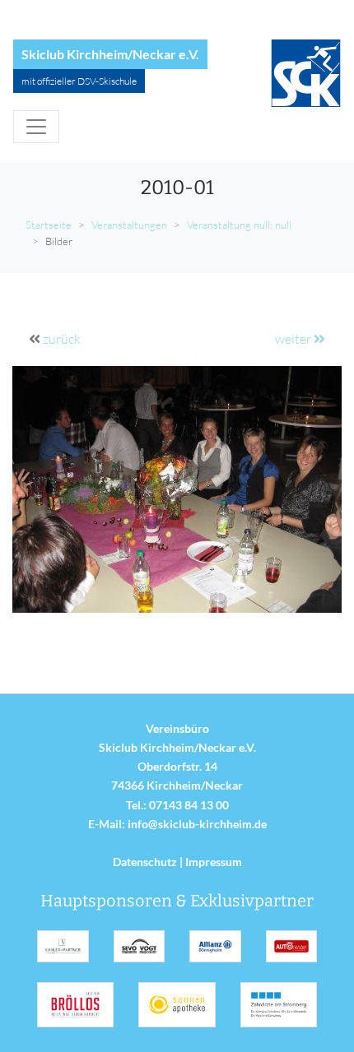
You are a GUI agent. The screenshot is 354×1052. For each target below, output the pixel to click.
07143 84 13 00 (189, 805)
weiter (294, 339)
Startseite (49, 224)
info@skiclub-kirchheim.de (197, 824)
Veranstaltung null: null (239, 224)
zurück (62, 339)
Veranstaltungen (129, 224)
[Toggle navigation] (36, 126)
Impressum (213, 862)
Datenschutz (145, 862)
